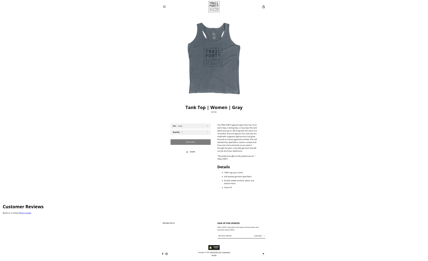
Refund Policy (169, 223)
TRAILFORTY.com (215, 252)
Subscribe (258, 236)
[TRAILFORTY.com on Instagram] (166, 253)
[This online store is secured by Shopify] (214, 249)
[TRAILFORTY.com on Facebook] (163, 253)
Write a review (25, 213)
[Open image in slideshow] (214, 58)
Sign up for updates (228, 223)
